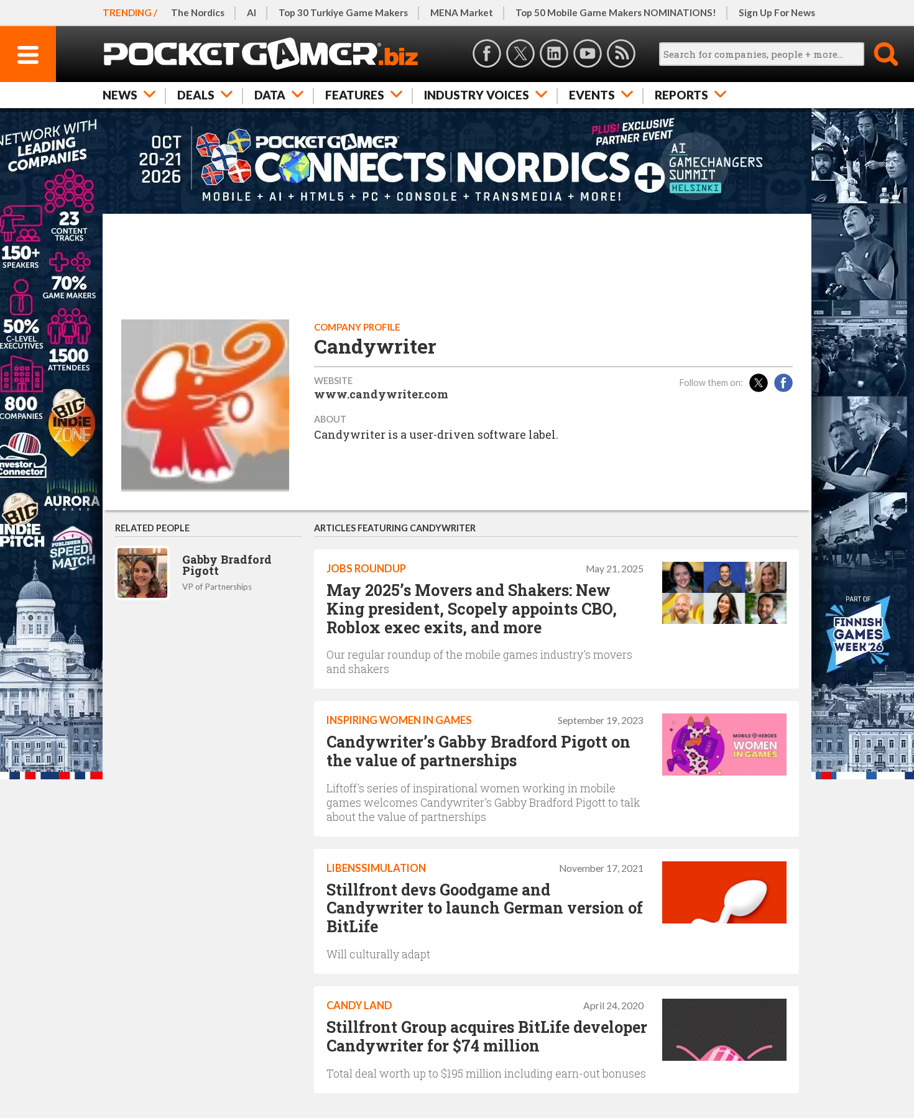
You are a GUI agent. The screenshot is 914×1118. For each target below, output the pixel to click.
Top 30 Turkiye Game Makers (343, 12)
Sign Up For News (777, 12)
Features (354, 95)
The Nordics (197, 12)
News (120, 95)
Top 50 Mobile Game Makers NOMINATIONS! (615, 12)
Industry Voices (476, 95)
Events (592, 95)
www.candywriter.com (381, 394)
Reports (681, 95)
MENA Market (461, 12)
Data (269, 95)
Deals (196, 95)
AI (251, 12)
